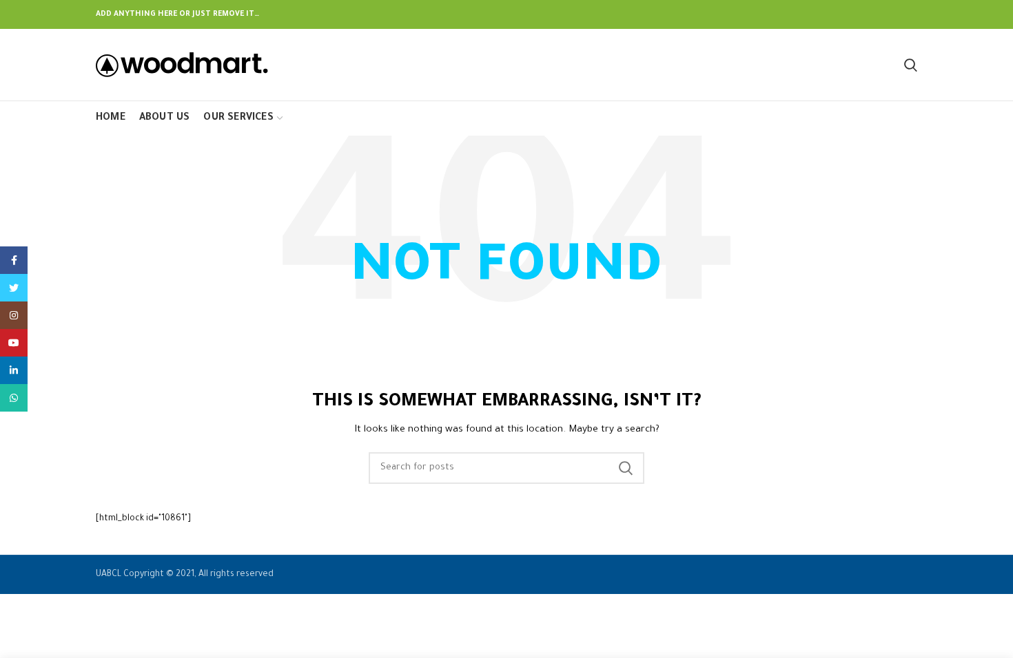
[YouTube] (14, 343)
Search (625, 468)
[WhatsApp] (14, 398)
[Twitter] (14, 287)
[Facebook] (14, 260)
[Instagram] (14, 315)
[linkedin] (14, 370)
